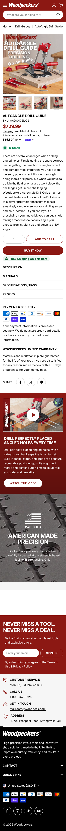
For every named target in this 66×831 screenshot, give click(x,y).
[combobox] (33, 15)
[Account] (54, 5)
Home (7, 26)
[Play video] (33, 415)
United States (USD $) (22, 785)
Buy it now (33, 250)
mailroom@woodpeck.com (28, 709)
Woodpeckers (23, 824)
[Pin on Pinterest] (41, 382)
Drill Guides (22, 26)
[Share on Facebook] (20, 382)
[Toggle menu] (5, 5)
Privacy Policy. (22, 666)
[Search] (58, 15)
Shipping (8, 131)
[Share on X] (31, 382)
